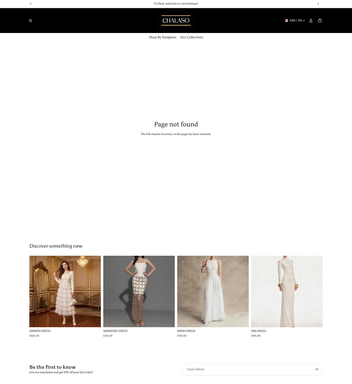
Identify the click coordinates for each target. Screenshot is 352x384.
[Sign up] (316, 369)
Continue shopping (176, 149)
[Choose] (94, 321)
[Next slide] (95, 291)
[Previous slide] (35, 291)
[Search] (30, 20)
